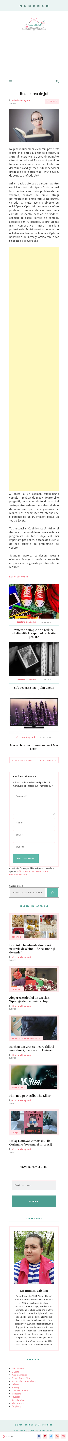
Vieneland (16, 1393)
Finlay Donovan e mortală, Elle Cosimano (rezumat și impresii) (30, 1142)
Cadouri (17, 989)
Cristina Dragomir (22, 100)
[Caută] (52, 892)
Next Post (46, 760)
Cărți (15, 1132)
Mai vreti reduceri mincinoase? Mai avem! (34, 747)
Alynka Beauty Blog (21, 1377)
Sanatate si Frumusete (26, 1038)
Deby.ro (15, 1384)
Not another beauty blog (24, 1381)
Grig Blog (16, 1406)
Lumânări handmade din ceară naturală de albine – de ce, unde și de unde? (32, 949)
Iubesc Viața (18, 1403)
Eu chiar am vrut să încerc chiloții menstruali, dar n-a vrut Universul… (33, 1048)
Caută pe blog (16, 885)
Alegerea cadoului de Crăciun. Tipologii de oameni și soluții (29, 999)
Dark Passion (18, 1368)
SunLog (15, 1387)
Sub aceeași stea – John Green (34, 687)
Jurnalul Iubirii (18, 1399)
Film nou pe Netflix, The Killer (30, 1095)
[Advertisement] (34, 57)
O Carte (15, 1371)
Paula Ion (16, 1396)
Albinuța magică (19, 1374)
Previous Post (24, 760)
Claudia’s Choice (20, 1390)
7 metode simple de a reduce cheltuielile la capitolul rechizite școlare (34, 633)
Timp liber (18, 1087)
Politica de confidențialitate (34, 1430)
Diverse (52, 101)
